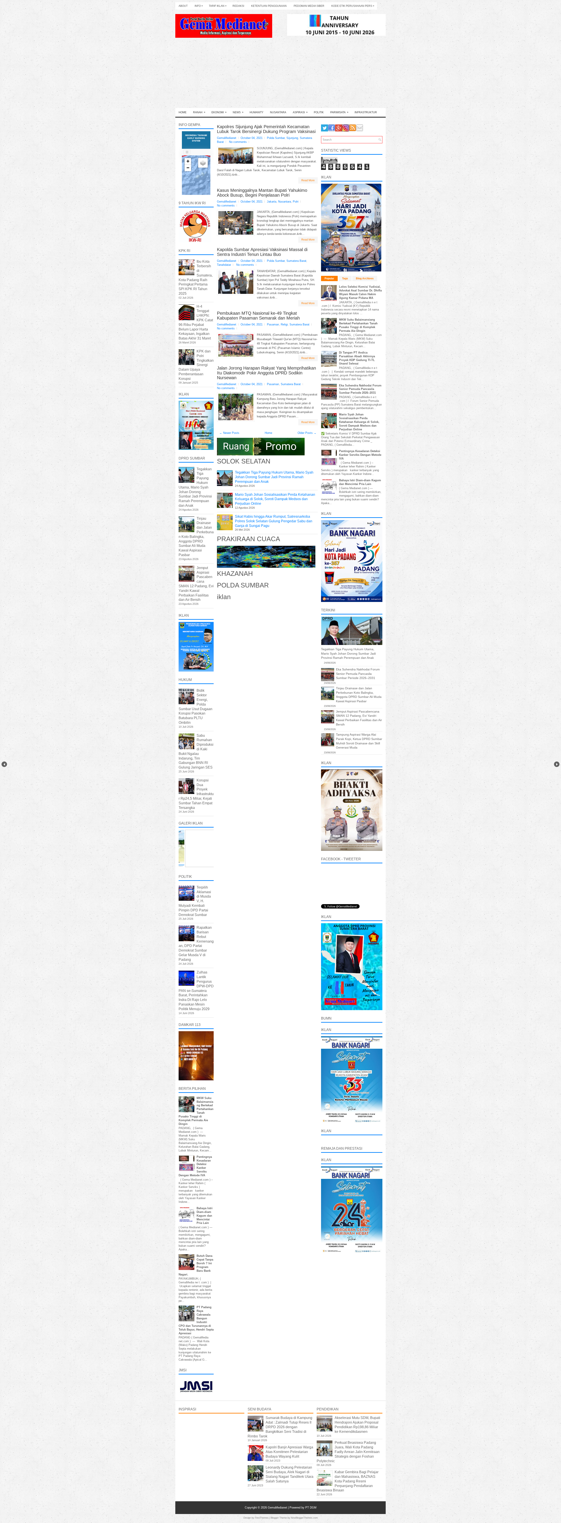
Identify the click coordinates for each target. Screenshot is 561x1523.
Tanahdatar (224, 264)
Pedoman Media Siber (309, 5)
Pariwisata (339, 112)
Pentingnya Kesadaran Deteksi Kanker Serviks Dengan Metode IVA (360, 454)
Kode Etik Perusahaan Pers (352, 5)
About (183, 5)
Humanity (256, 112)
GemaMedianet (278, 1507)
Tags (345, 278)
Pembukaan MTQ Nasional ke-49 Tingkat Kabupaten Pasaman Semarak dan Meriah (258, 315)
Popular (329, 278)
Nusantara (278, 112)
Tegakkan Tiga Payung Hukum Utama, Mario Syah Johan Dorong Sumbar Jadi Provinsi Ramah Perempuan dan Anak (274, 477)
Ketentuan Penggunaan (269, 5)
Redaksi (238, 5)
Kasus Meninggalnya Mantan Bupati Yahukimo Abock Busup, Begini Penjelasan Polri (262, 193)
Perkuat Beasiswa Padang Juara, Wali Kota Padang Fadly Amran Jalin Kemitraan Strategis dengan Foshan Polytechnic (348, 1452)
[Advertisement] (280, 75)
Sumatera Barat (296, 260)
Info (199, 5)
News (238, 112)
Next (556, 764)
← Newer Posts (229, 433)
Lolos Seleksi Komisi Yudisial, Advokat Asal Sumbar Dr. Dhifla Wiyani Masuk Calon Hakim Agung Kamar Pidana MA (360, 292)
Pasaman (273, 324)
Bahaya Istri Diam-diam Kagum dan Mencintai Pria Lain (205, 1216)
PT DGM (310, 1507)
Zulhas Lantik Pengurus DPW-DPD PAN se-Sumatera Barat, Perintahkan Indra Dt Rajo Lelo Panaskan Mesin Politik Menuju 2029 (196, 990)
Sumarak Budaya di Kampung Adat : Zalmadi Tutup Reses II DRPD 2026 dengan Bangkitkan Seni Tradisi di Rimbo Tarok (280, 1427)
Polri (295, 201)
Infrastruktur (366, 112)
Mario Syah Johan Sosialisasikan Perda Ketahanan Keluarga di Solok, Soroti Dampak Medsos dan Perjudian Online (275, 499)
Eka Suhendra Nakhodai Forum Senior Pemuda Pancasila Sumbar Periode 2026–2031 (360, 389)
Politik (319, 112)
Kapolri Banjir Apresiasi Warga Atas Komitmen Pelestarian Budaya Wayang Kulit (289, 1451)
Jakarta (271, 201)
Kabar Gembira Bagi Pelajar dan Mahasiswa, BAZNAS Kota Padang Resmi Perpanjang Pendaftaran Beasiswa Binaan (347, 1481)
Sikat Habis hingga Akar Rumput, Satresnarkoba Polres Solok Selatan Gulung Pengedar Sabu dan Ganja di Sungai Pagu (273, 521)
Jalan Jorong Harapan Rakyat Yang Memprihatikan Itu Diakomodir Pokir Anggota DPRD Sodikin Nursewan (266, 373)
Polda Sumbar (276, 138)
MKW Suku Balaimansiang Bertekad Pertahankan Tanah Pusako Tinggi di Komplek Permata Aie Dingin (358, 325)
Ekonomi (219, 112)
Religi (284, 324)
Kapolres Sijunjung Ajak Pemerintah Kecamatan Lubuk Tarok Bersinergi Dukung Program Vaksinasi (266, 129)
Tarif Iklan (218, 5)
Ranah (199, 112)
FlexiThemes (262, 1517)
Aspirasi (300, 112)
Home (182, 112)
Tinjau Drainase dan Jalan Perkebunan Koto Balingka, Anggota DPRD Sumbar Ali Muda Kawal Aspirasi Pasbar (196, 537)
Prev (4, 764)
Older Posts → (307, 433)
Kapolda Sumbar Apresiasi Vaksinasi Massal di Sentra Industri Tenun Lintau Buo (262, 252)
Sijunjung (292, 138)
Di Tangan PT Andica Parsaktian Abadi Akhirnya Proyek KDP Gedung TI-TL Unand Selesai (357, 358)
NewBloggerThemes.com (304, 1517)
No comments (238, 142)
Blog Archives (365, 278)
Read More (308, 180)
